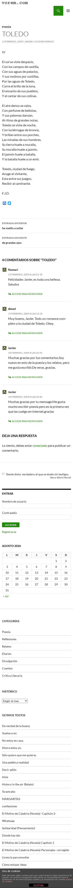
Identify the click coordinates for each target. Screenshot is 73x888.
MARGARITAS (11, 799)
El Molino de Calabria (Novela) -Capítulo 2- (29, 813)
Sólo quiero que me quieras (19, 755)
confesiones (9, 806)
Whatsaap (8, 821)
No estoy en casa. (13, 740)
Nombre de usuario (14, 501)
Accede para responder (27, 293)
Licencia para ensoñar (15, 857)
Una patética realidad (15, 762)
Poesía (6, 26)
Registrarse (9, 532)
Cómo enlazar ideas (14, 864)
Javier (29, 41)
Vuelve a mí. (9, 733)
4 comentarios (44, 41)
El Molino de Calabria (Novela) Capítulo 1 (28, 842)
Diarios (6, 653)
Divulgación (9, 661)
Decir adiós (9, 769)
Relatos (6, 646)
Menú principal (68, 11)
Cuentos (7, 668)
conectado (40, 445)
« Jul (6, 596)
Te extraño (8, 791)
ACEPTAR (38, 885)
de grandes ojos (14, 240)
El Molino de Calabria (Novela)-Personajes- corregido (35, 850)
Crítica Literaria (12, 675)
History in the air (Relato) (18, 784)
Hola (5, 777)
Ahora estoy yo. (11, 747)
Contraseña (9, 512)
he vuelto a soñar (14, 226)
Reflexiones (9, 639)
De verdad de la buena (16, 726)
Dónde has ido (11, 835)
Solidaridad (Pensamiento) (18, 828)
